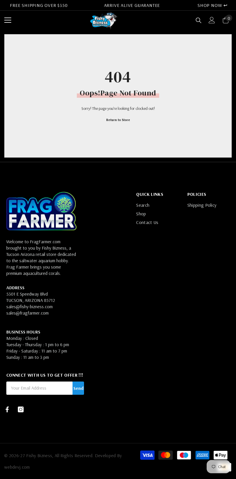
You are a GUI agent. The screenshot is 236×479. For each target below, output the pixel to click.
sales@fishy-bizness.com (29, 306)
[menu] (7, 20)
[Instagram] (20, 409)
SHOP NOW (209, 5)
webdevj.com (17, 467)
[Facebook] (7, 409)
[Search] (198, 20)
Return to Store (118, 120)
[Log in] (212, 20)
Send (78, 388)
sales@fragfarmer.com (27, 313)
